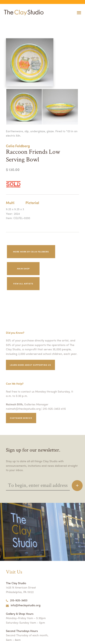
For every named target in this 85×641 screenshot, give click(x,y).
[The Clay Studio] (22, 12)
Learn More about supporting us (30, 365)
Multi (10, 202)
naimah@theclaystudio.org (23, 408)
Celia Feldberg (18, 145)
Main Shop (23, 268)
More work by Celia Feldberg (31, 251)
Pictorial (32, 202)
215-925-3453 (18, 600)
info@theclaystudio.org (26, 605)
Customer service (21, 418)
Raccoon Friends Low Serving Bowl (14, 22)
